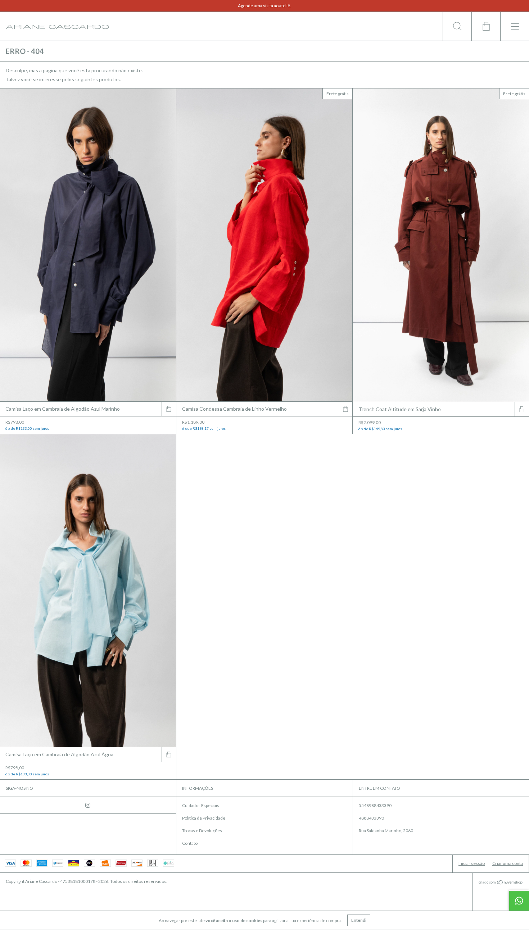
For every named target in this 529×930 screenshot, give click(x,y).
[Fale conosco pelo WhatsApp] (519, 900)
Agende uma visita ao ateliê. (264, 5)
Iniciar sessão (471, 863)
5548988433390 (375, 805)
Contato (190, 843)
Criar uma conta (507, 863)
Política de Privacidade (203, 818)
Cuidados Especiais (200, 805)
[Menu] (514, 26)
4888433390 (371, 818)
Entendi (358, 920)
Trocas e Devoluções (202, 830)
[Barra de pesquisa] (457, 26)
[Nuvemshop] (500, 883)
